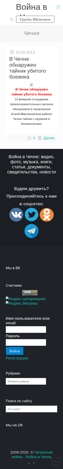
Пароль (13, 336)
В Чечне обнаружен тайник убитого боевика (27, 68)
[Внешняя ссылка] (16, 220)
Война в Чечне (31, 7)
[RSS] (29, 463)
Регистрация (17, 358)
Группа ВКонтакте (35, 19)
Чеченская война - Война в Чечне (32, 454)
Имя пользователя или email (28, 320)
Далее (49, 138)
